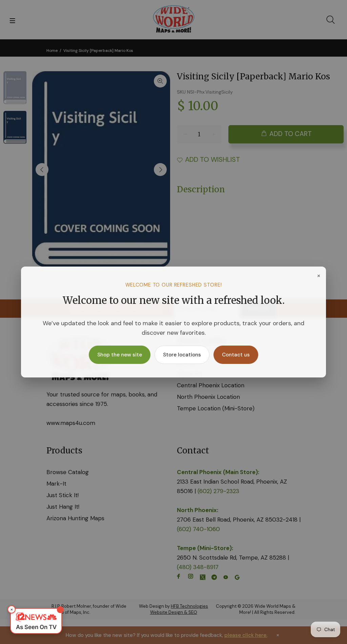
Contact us (236, 354)
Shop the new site (119, 354)
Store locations (182, 354)
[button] (36, 621)
